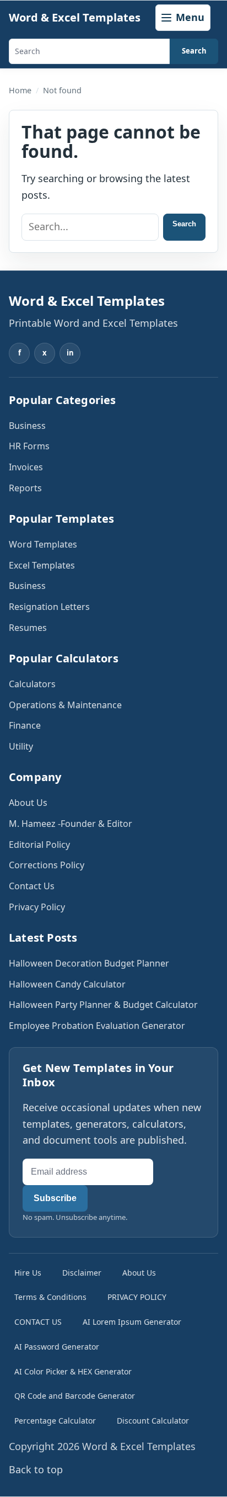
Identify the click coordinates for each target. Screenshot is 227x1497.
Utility (21, 746)
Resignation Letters (49, 607)
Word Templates (43, 544)
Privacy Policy (37, 907)
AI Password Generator (56, 1346)
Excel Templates (42, 565)
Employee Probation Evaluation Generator (97, 1026)
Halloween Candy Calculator (67, 984)
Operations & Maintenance (65, 705)
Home (20, 90)
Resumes (28, 628)
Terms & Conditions (50, 1297)
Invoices (26, 467)
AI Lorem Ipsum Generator (132, 1321)
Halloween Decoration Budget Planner (89, 963)
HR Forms (29, 446)
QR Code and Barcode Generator (74, 1395)
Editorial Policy (39, 844)
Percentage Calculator (55, 1420)
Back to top (36, 1469)
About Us (28, 803)
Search (194, 51)
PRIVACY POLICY (136, 1297)
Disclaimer (81, 1272)
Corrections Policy (46, 865)
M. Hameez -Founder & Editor (70, 823)
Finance (25, 725)
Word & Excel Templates (74, 17)
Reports (25, 488)
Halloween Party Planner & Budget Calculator (103, 1005)
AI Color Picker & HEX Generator (73, 1371)
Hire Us (27, 1272)
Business (27, 426)
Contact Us (32, 886)
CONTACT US (38, 1321)
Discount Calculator (153, 1420)
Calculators (32, 684)
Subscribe (55, 1198)
